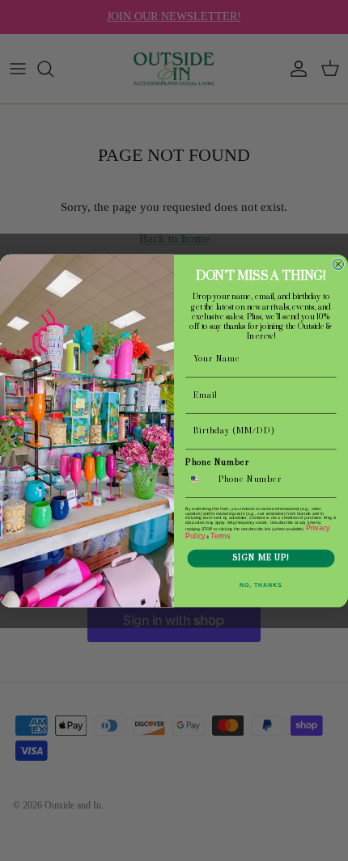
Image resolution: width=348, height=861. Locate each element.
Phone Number (217, 462)
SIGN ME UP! (261, 558)
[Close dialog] (338, 264)
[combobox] (200, 479)
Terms (220, 535)
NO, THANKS (261, 584)
